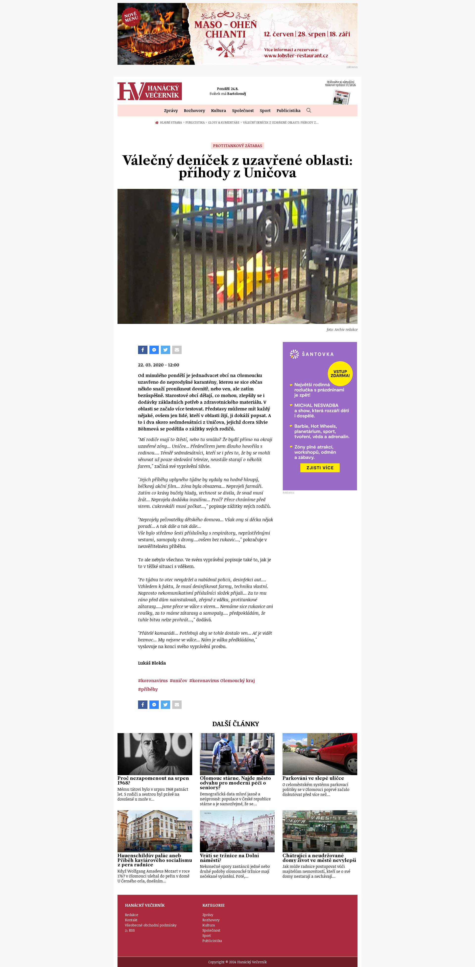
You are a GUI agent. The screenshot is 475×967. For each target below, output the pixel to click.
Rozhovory (194, 110)
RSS (132, 930)
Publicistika (289, 110)
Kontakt (131, 920)
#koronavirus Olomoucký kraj (222, 680)
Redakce (131, 914)
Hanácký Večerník (150, 91)
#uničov (178, 680)
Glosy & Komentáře (225, 122)
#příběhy (148, 689)
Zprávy (171, 110)
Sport (265, 110)
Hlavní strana (171, 122)
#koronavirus (153, 680)
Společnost (243, 110)
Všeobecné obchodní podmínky (151, 925)
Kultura (218, 110)
